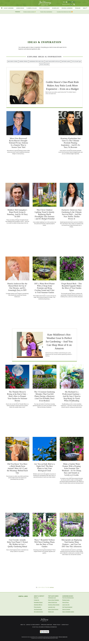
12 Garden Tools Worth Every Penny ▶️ (65, 11)
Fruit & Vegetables (44, 8)
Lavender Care (51, 607)
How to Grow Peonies (53, 609)
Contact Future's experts (33, 624)
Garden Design (20, 8)
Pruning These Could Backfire (46, 11)
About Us (36, 597)
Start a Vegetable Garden (68, 611)
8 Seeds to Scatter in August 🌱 (29, 11)
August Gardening (9, 8)
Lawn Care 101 (65, 604)
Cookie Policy (65, 624)
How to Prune (65, 602)
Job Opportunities (38, 609)
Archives (52, 587)
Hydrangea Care (52, 597)
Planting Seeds (65, 600)
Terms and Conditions (46, 624)
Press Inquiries (37, 607)
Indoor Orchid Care (52, 602)
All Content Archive (38, 611)
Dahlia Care (51, 611)
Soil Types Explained (67, 607)
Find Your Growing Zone (68, 597)
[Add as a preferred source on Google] (44, 631)
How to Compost (66, 609)
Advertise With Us (38, 604)
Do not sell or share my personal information (44, 627)
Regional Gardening (67, 8)
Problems (77, 8)
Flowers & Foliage (32, 8)
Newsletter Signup (38, 602)
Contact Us (36, 600)
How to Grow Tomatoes (53, 600)
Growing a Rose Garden (53, 604)
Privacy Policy (56, 624)
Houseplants (55, 8)
